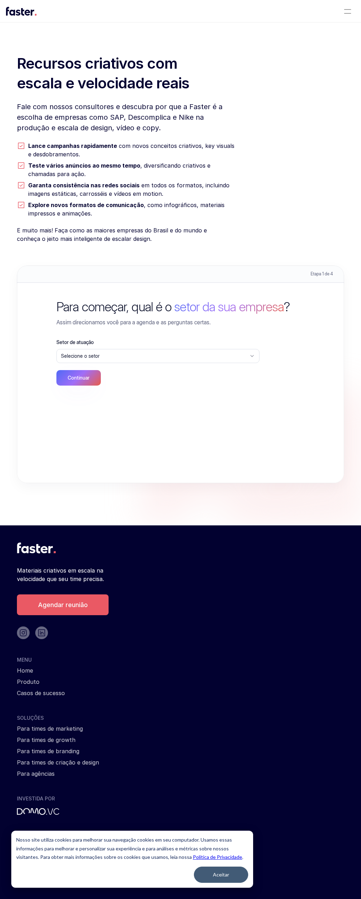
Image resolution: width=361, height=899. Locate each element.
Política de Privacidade (217, 857)
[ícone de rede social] (23, 632)
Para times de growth (46, 739)
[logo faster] (21, 11)
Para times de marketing (50, 728)
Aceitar (221, 875)
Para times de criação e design (58, 762)
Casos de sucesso (41, 693)
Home (25, 670)
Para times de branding (48, 751)
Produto (28, 681)
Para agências (36, 773)
